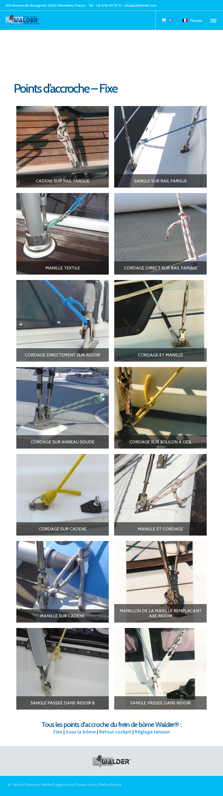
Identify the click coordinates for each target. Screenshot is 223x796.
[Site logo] (23, 20)
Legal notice (63, 784)
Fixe (57, 732)
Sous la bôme (81, 732)
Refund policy (111, 784)
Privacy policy (86, 784)
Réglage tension (152, 732)
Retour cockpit (115, 732)
